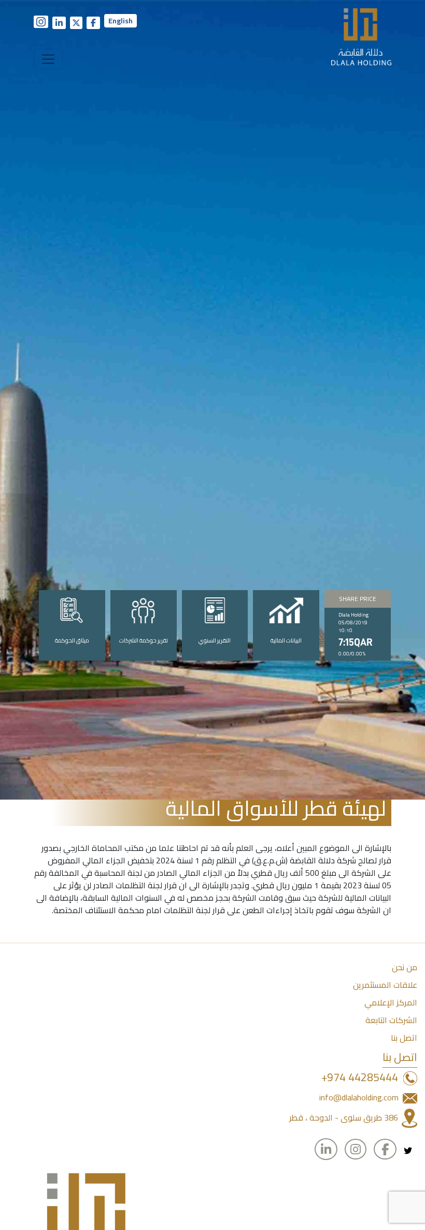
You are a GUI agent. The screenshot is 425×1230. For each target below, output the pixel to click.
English (120, 20)
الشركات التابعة (391, 1020)
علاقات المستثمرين (385, 985)
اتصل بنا (404, 1037)
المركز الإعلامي (390, 1002)
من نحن (404, 967)
